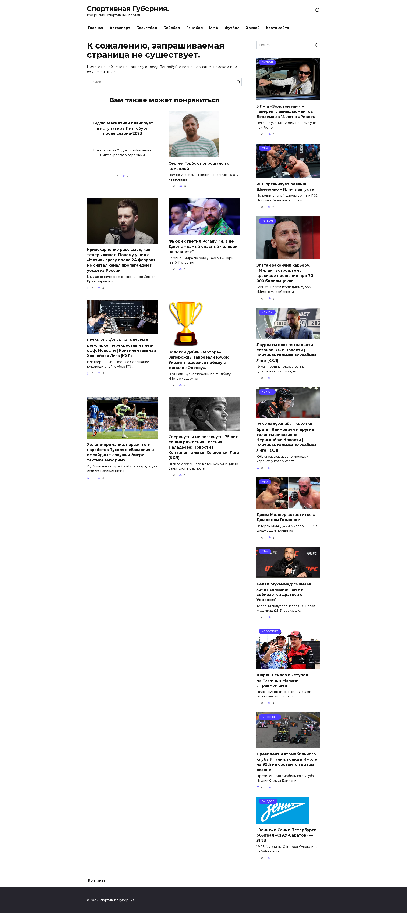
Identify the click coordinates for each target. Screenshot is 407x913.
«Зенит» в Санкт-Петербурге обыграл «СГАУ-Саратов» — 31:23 (286, 835)
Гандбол (194, 28)
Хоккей (253, 28)
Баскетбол (147, 28)
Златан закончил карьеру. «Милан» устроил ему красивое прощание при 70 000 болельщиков (284, 273)
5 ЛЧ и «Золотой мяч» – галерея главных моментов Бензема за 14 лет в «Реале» (285, 111)
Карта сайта (277, 28)
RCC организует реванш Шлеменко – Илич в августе (285, 187)
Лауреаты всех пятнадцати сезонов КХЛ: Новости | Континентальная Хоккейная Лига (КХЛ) (286, 352)
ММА (213, 28)
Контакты (97, 880)
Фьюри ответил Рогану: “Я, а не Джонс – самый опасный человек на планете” (203, 246)
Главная (95, 28)
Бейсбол (171, 28)
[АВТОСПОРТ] (288, 666)
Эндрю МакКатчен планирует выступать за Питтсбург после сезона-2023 (122, 128)
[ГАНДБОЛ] (282, 821)
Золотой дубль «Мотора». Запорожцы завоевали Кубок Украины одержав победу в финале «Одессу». (199, 360)
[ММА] (288, 176)
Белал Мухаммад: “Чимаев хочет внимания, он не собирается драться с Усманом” (283, 592)
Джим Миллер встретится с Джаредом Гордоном (285, 517)
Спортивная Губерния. (128, 8)
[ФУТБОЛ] (288, 98)
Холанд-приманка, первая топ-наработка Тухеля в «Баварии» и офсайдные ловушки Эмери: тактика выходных (120, 452)
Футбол (232, 28)
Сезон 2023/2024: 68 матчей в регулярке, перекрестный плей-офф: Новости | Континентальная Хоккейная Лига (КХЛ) (121, 348)
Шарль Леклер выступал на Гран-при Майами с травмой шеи (282, 680)
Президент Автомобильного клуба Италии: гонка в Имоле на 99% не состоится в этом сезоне (286, 762)
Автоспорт (120, 28)
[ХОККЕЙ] (288, 336)
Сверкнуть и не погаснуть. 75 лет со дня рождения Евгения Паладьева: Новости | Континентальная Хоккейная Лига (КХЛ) (204, 447)
